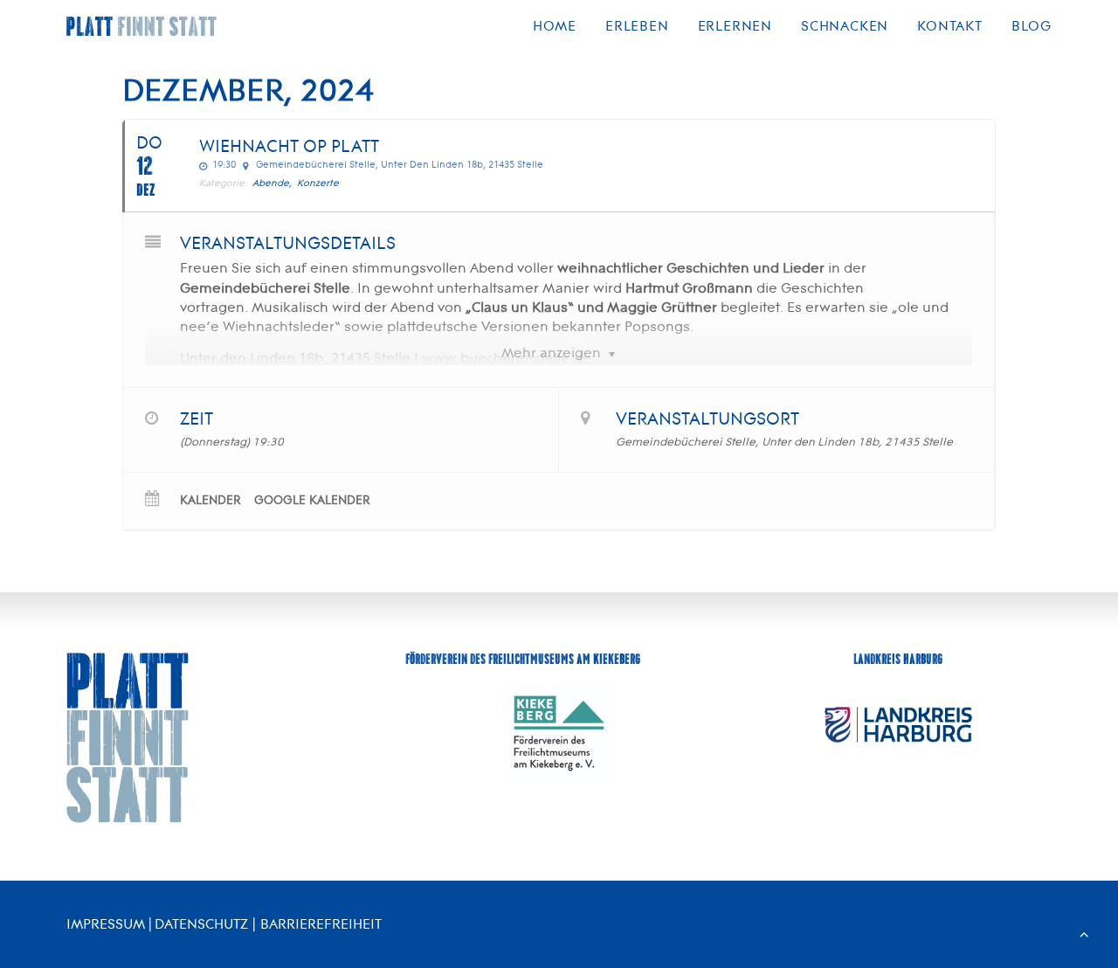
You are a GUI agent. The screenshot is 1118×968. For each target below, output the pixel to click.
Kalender (210, 500)
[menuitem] (561, 26)
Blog (1031, 25)
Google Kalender (312, 500)
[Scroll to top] (1084, 932)
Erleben (637, 25)
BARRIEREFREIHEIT (321, 924)
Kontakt (950, 25)
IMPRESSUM (105, 924)
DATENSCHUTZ (201, 924)
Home (554, 25)
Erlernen (735, 25)
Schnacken (844, 25)
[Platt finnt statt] (141, 26)
